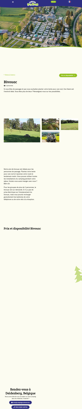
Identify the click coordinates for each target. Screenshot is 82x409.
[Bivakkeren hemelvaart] (50, 124)
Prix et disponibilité (67, 75)
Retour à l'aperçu (10, 75)
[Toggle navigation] (13, 2)
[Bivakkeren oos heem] (50, 136)
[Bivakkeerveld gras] (69, 124)
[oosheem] (32, 3)
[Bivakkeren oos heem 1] (22, 130)
